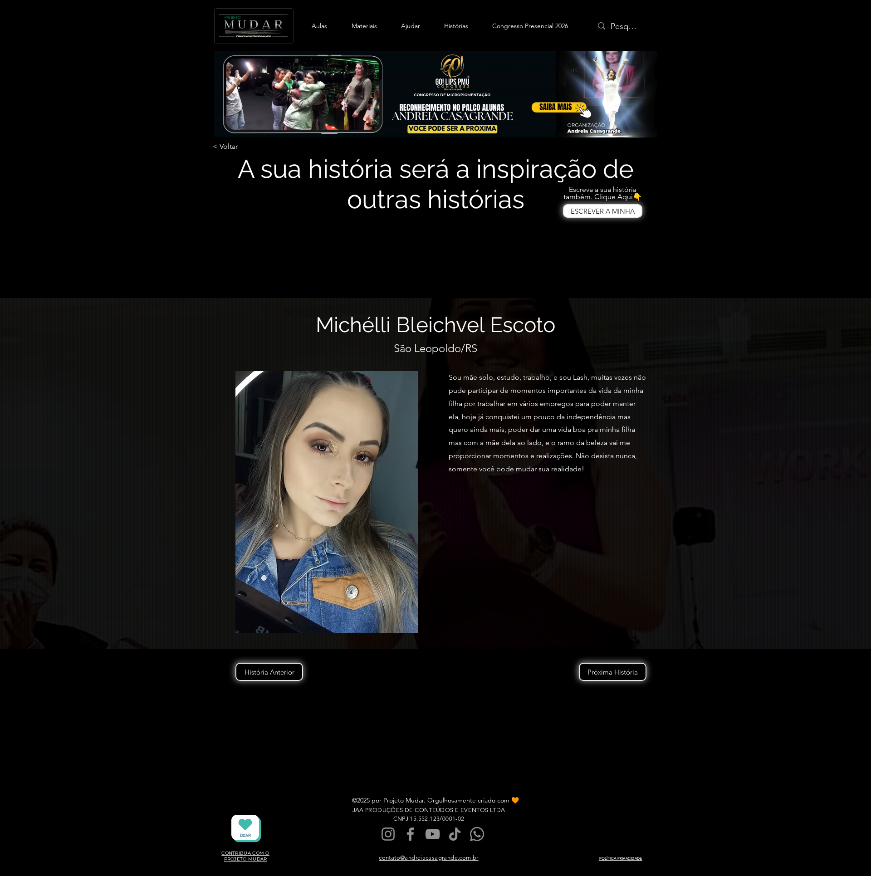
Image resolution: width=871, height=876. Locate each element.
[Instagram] (388, 834)
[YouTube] (432, 834)
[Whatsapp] (477, 834)
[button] (319, 26)
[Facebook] (410, 834)
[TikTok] (455, 834)
